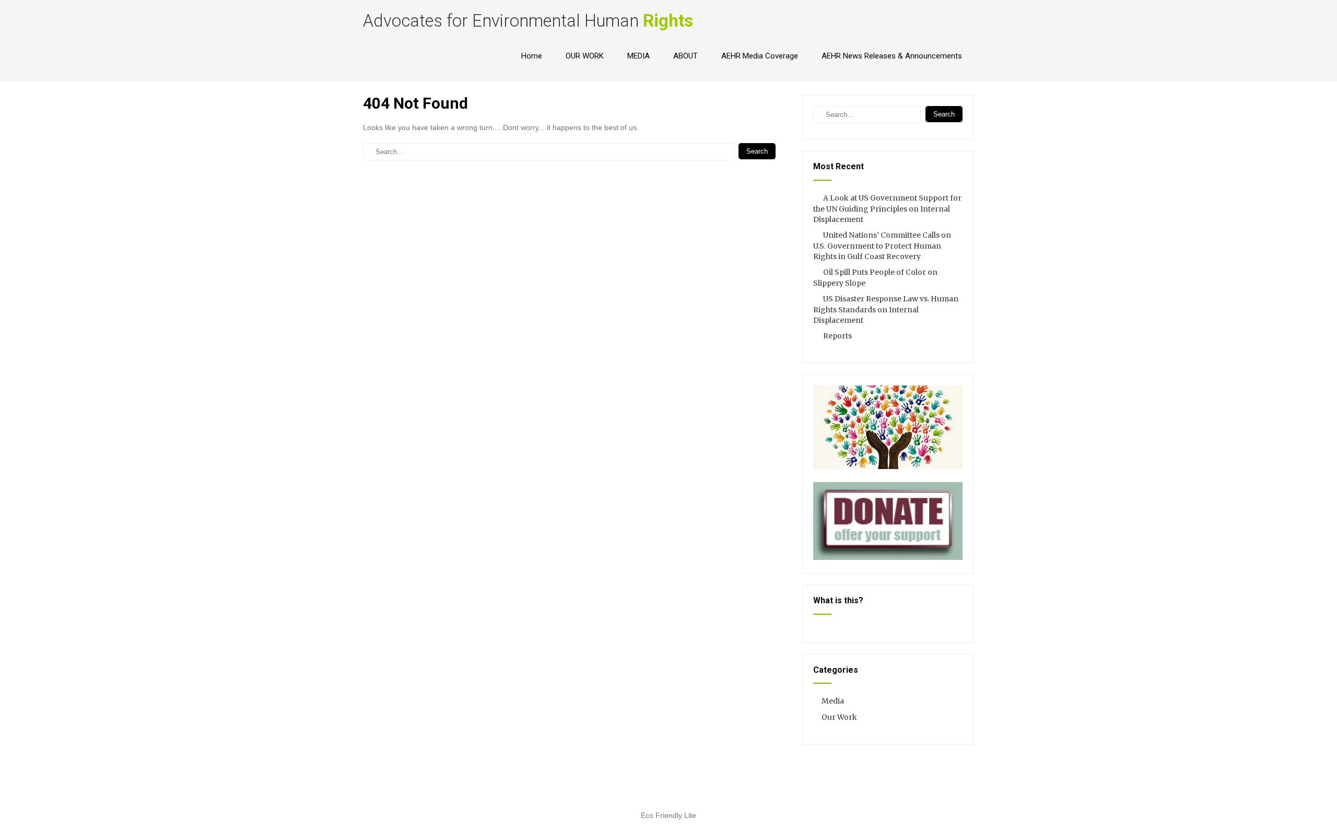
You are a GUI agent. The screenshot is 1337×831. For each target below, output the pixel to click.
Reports (837, 336)
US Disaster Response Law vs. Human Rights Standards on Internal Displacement (885, 309)
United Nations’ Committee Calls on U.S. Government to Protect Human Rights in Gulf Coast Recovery (882, 245)
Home (531, 56)
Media (833, 701)
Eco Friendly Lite (668, 815)
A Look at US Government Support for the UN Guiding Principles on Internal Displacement (887, 208)
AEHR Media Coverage (759, 56)
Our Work (839, 717)
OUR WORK (585, 56)
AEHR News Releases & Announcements (892, 56)
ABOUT (685, 56)
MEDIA (638, 56)
